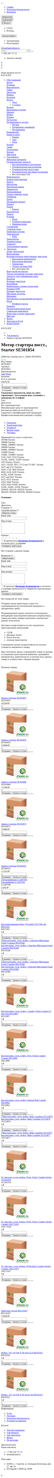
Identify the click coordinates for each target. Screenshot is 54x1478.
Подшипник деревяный (23, 127)
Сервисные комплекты (17, 311)
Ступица (16, 105)
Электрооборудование (17, 246)
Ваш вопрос (6, 572)
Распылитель (13, 212)
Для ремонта (13, 157)
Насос (9, 301)
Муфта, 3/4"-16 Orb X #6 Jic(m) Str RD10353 (22, 1395)
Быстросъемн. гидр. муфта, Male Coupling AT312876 (25, 1119)
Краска (15, 209)
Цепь (14, 142)
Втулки (15, 125)
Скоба (9, 147)
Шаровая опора (19, 224)
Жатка (10, 318)
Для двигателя (13, 1435)
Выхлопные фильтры (22, 261)
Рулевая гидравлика (21, 221)
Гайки (9, 90)
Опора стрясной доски (17, 194)
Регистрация (13, 43)
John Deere (6, 374)
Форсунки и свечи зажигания (21, 313)
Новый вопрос (8, 558)
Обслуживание (14, 80)
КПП (14, 236)
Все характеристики (10, 405)
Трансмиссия (13, 234)
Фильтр (10, 152)
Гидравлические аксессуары (25, 169)
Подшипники (18, 129)
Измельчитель (13, 177)
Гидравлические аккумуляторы (27, 167)
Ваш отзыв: (6, 521)
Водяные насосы (20, 304)
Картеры (11, 279)
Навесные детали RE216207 (14, 1311)
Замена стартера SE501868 (13, 782)
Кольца (10, 107)
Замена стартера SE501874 (13, 824)
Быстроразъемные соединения (26, 164)
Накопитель (12, 189)
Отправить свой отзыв (11, 546)
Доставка (11, 432)
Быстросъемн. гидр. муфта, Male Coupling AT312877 (25, 1135)
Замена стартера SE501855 (13, 698)
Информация (7, 1408)
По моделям (12, 1440)
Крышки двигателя (16, 291)
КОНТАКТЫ (13, 323)
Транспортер (13, 239)
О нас (9, 1413)
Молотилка (12, 184)
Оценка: (5, 535)
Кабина (10, 95)
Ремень (15, 137)
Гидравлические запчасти (19, 162)
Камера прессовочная (17, 179)
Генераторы (17, 264)
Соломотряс (12, 226)
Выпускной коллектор (17, 271)
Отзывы (11, 427)
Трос (14, 139)
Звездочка (11, 92)
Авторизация (13, 41)
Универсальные (14, 241)
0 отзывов (7, 390)
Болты (10, 82)
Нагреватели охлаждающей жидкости (24, 299)
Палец (10, 199)
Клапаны (11, 97)
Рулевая (10, 217)
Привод (10, 204)
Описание (11, 422)
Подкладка (12, 120)
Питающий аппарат (16, 202)
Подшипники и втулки (17, 122)
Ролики (10, 144)
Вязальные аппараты (16, 159)
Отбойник (11, 197)
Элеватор (11, 244)
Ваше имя (5, 561)
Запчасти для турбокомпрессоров (22, 276)
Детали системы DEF (22, 266)
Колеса (10, 100)
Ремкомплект (13, 132)
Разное (10, 207)
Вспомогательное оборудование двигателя (27, 256)
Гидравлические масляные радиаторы (30, 172)
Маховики (11, 296)
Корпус (10, 182)
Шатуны (11, 316)
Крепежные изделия (16, 110)
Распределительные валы (19, 309)
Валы (14, 219)
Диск (14, 102)
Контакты (11, 12)
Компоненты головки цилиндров (22, 286)
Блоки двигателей (15, 251)
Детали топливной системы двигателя (25, 274)
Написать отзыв (9, 513)
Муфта (10, 115)
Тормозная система (16, 231)
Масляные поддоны (16, 294)
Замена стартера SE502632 (13, 866)
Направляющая (14, 192)
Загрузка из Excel (15, 321)
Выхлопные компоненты (24, 259)
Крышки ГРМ (13, 289)
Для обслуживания (16, 1430)
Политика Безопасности (18, 9)
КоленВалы (12, 284)
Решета (10, 214)
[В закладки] (2, 359)
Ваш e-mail (6, 566)
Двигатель (11, 249)
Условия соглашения (16, 1421)
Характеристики (14, 425)
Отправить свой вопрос (12, 594)
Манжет (10, 112)
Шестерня (11, 154)
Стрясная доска (14, 229)
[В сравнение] (5, 359)
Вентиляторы (13, 254)
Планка (10, 117)
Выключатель (13, 87)
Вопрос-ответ (13, 430)
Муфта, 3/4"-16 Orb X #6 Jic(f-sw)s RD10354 (22, 1353)
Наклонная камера (15, 187)
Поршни (11, 306)
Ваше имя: (6, 515)
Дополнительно (8, 1445)
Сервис (10, 7)
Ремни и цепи (13, 134)
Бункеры (11, 85)
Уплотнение (12, 149)
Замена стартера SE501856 (13, 740)
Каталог (5, 1425)
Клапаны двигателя (16, 281)
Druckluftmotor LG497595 (13, 882)
